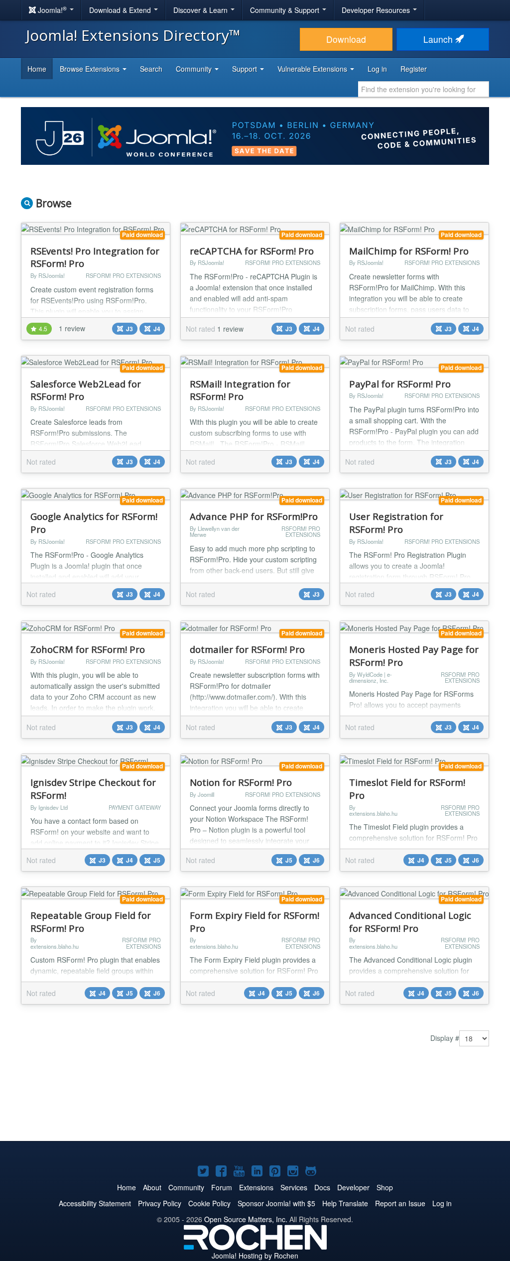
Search (151, 69)
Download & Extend (121, 10)
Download (346, 39)
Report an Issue (400, 1203)
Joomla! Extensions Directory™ (133, 35)
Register (413, 69)
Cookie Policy (209, 1203)
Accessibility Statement (95, 1203)
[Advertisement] (255, 1101)
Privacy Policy (159, 1203)
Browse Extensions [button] (91, 69)
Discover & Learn (201, 10)
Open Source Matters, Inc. (245, 1219)
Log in (377, 69)
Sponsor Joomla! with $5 (276, 1203)
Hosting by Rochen (255, 1256)
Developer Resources (377, 10)
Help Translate (345, 1203)
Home (36, 69)
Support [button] (245, 69)
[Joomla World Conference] (255, 135)
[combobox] (423, 89)
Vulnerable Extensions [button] (313, 69)
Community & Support (285, 10)
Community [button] (195, 69)
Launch (439, 39)
